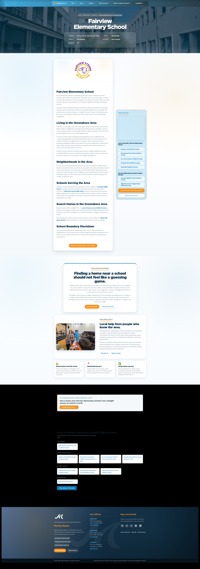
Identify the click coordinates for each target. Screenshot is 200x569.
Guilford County (86, 15)
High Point (93, 519)
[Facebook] (122, 526)
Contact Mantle (60, 550)
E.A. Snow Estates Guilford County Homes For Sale (110, 458)
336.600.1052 (94, 549)
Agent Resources (125, 532)
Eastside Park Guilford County (130, 163)
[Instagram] (127, 526)
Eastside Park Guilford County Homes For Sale (132, 458)
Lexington (93, 542)
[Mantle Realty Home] (60, 516)
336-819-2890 (115, 36)
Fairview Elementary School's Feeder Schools (130, 174)
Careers (138, 3)
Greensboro (94, 15)
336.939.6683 (94, 525)
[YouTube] (136, 526)
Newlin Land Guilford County (130, 149)
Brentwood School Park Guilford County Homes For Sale (88, 459)
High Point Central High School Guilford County (130, 184)
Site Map (134, 532)
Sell (81, 3)
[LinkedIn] (140, 526)
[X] (131, 526)
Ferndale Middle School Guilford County (131, 179)
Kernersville (94, 530)
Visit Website (81, 39)
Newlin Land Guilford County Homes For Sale (67, 458)
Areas (91, 3)
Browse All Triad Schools (65, 482)
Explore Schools (116, 353)
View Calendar (115, 39)
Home (79, 15)
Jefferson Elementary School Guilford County (66, 471)
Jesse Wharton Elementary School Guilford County (88, 471)
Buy (73, 3)
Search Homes (73, 550)
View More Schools (107, 306)
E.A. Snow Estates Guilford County (132, 159)
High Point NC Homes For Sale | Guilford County (67, 447)
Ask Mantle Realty (92, 306)
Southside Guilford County (129, 167)
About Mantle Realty (121, 3)
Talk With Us (104, 353)
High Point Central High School (74, 191)
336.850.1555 (94, 537)
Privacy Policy (142, 532)
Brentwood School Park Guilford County (131, 154)
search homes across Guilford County (94, 208)
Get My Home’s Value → (69, 407)
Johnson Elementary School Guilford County (110, 471)
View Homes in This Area (66, 488)
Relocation (103, 3)
